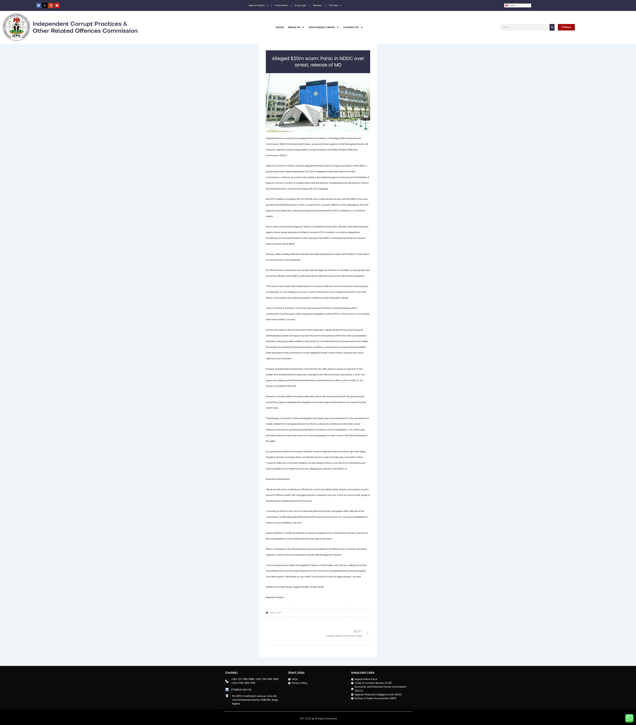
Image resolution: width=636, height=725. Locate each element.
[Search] (552, 27)
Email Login (300, 5)
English (512, 5)
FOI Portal (333, 5)
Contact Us (351, 27)
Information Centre (322, 27)
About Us (294, 27)
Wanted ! (317, 5)
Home (280, 27)
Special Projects (257, 5)
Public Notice (281, 5)
